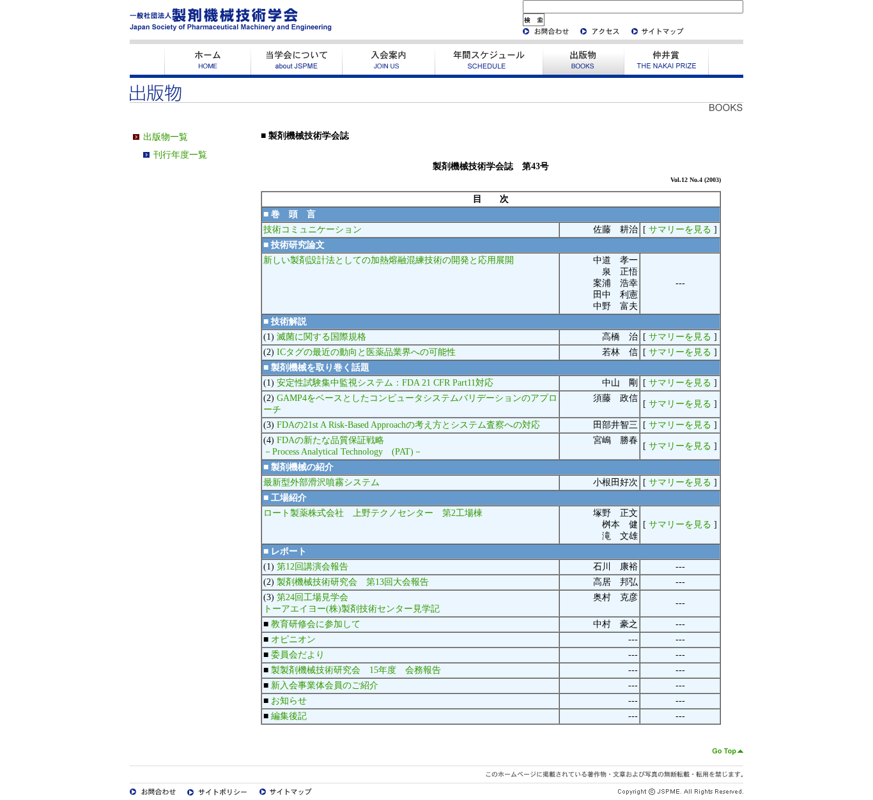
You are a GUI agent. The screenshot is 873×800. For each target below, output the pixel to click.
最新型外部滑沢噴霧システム (321, 482)
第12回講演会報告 (312, 566)
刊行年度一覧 (180, 155)
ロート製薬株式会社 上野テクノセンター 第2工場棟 (373, 513)
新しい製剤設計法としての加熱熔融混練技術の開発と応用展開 (388, 260)
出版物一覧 (165, 137)
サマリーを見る (680, 229)
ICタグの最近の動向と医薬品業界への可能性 (366, 352)
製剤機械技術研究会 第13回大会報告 (353, 582)
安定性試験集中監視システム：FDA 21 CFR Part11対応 (385, 383)
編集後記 (289, 716)
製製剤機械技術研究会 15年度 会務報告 (356, 670)
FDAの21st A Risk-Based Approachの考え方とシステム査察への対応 (408, 425)
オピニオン (293, 639)
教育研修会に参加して (315, 624)
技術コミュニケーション (312, 229)
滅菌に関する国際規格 (321, 337)
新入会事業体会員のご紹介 (324, 685)
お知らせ (289, 701)
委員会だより (298, 655)
